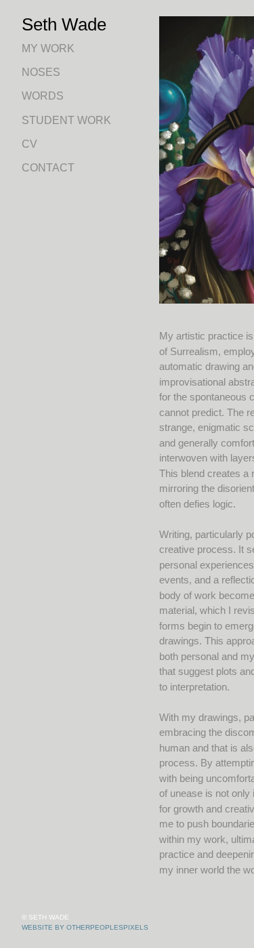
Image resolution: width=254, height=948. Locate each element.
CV (29, 144)
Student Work (66, 120)
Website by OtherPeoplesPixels (85, 927)
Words (43, 96)
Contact (48, 167)
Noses (41, 72)
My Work (48, 48)
